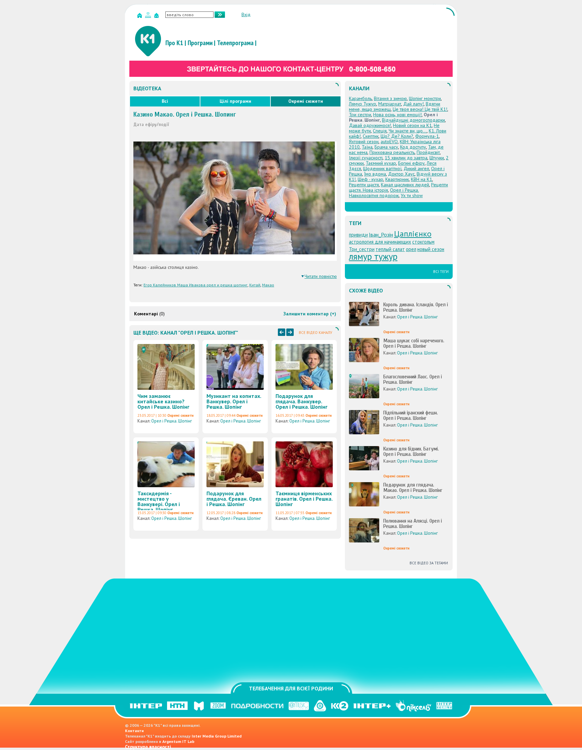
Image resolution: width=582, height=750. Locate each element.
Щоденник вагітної (382, 168)
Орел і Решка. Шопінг (171, 421)
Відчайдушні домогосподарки (413, 120)
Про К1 (174, 42)
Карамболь (360, 98)
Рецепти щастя (364, 185)
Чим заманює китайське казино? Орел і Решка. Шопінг (163, 401)
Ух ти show (412, 195)
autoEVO (389, 141)
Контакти (134, 730)
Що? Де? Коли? (397, 136)
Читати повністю (320, 276)
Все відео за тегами (429, 563)
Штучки (436, 158)
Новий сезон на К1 (412, 125)
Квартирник (397, 179)
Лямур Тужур (362, 104)
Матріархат (389, 104)
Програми (200, 42)
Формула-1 (427, 136)
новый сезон (430, 249)
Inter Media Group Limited (216, 736)
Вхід (246, 14)
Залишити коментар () (309, 314)
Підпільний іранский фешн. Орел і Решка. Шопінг (410, 415)
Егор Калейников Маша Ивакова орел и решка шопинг (195, 284)
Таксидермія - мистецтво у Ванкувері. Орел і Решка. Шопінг (158, 501)
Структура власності (148, 747)
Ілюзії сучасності (366, 158)
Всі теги (441, 271)
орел (411, 249)
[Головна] (140, 16)
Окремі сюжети (305, 101)
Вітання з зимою (390, 98)
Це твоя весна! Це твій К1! (420, 109)
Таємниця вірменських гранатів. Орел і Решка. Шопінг (304, 498)
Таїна (367, 147)
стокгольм (423, 242)
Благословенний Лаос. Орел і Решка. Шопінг (412, 379)
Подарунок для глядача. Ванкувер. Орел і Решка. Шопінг (301, 401)
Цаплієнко (412, 233)
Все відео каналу (315, 332)
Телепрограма (235, 42)
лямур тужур (373, 256)
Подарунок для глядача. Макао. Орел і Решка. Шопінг (412, 487)
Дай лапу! (413, 104)
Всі (165, 101)
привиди (358, 234)
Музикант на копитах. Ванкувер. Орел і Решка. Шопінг (233, 401)
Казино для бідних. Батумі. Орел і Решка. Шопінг (411, 451)
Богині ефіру (411, 163)
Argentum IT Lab (178, 741)
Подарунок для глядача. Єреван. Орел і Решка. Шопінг (233, 498)
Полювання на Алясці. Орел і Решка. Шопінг (412, 523)
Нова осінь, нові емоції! (397, 115)
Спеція (380, 131)
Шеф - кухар (370, 179)
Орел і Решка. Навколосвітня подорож (384, 192)
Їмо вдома (375, 174)
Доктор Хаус (401, 174)
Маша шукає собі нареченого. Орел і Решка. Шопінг (413, 343)
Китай (254, 284)
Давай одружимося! (370, 125)
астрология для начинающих (380, 242)
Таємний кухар (381, 163)
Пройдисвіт (428, 152)
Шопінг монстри (425, 98)
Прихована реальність (392, 152)
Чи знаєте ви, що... (408, 131)
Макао (268, 284)
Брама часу (386, 147)
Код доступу (413, 147)
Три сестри (360, 115)
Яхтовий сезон (364, 141)
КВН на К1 (421, 179)
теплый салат (390, 249)
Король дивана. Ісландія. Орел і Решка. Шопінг (415, 307)
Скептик (371, 136)
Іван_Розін (381, 234)
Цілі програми (235, 101)
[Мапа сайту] (149, 16)
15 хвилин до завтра (406, 158)
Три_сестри (362, 249)
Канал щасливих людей (405, 185)
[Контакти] (157, 16)
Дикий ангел (416, 168)
